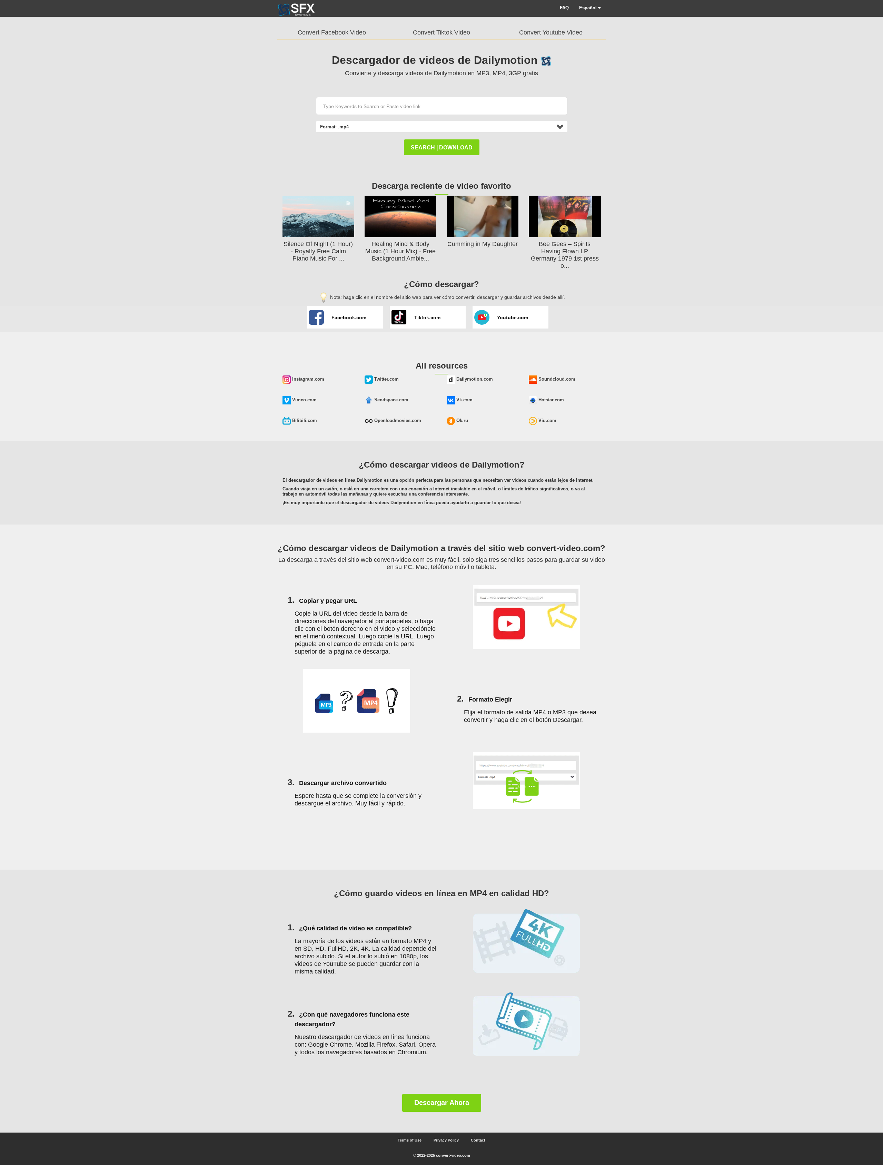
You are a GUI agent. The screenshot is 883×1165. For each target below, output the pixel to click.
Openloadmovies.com (397, 420)
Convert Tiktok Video (441, 32)
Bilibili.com (304, 420)
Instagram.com (307, 379)
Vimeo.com (304, 399)
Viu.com (546, 420)
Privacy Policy (446, 1140)
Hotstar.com (550, 399)
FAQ (564, 7)
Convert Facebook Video (332, 32)
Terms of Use (409, 1140)
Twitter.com (386, 379)
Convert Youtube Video (551, 32)
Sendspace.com (390, 399)
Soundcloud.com (556, 379)
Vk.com (464, 399)
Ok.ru (461, 420)
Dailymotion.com (474, 379)
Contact (478, 1140)
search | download (442, 147)
